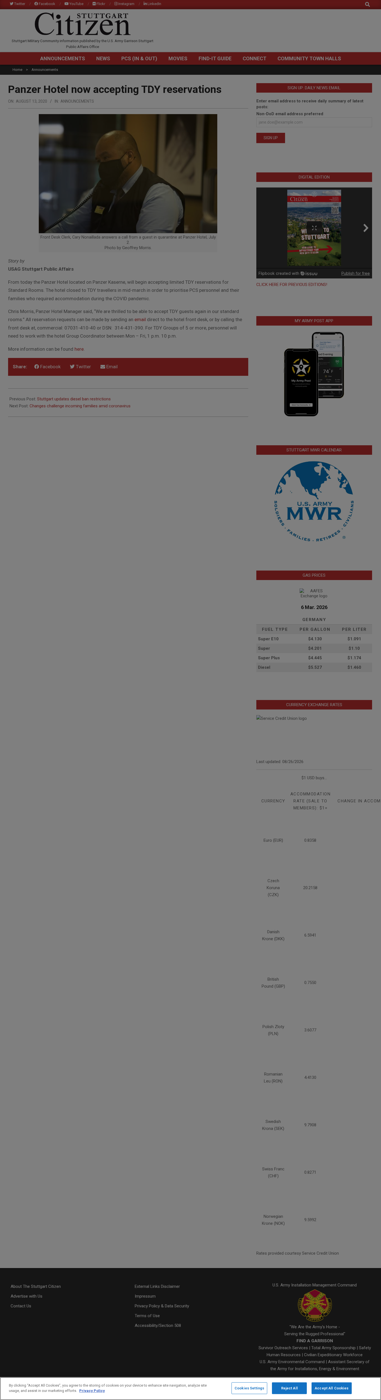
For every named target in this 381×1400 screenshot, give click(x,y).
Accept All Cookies (331, 1388)
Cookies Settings (249, 1388)
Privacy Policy (92, 1391)
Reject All (289, 1388)
